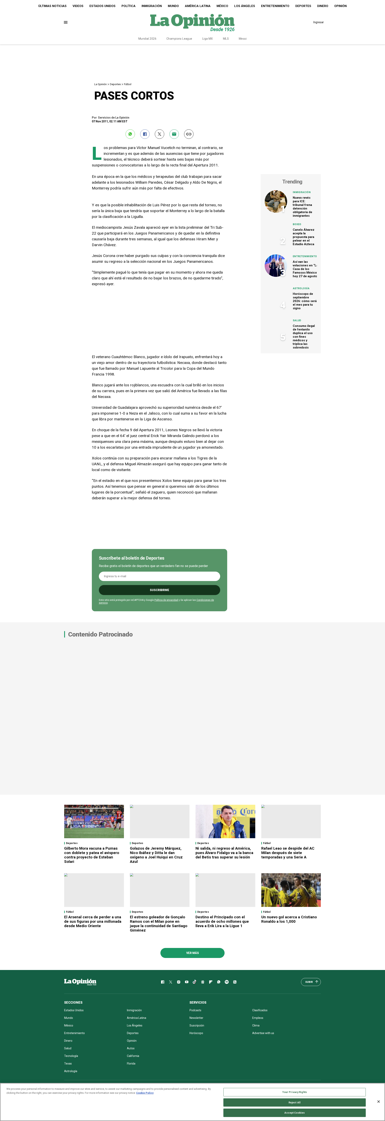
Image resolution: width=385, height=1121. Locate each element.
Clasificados (259, 1010)
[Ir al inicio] (80, 982)
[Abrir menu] (65, 22)
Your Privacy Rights (294, 1092)
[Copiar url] (189, 134)
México (222, 6)
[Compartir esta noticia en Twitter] (159, 134)
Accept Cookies (294, 1112)
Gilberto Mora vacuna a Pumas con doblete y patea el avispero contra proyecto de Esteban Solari (91, 855)
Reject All (295, 1102)
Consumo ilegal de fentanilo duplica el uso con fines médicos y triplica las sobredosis (304, 336)
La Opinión (100, 84)
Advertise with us (263, 1033)
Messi (243, 38)
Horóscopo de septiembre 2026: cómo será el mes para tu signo (305, 301)
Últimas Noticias (52, 6)
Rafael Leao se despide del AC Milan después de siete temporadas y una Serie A (287, 852)
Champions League (179, 38)
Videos (78, 6)
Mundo (173, 6)
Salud (297, 320)
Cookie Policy (145, 1092)
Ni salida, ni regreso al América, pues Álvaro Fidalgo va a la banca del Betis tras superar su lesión (224, 852)
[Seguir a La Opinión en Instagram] (179, 982)
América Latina (198, 6)
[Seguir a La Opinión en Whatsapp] (219, 982)
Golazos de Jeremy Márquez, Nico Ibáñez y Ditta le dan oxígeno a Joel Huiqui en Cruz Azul (156, 855)
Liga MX (207, 38)
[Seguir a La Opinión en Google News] (203, 982)
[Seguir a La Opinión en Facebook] (163, 982)
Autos (131, 1048)
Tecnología (71, 1056)
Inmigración (152, 6)
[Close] (378, 1101)
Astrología (301, 288)
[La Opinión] (192, 22)
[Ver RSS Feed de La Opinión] (235, 982)
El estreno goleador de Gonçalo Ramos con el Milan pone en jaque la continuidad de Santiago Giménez (158, 924)
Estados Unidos (102, 6)
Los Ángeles (244, 6)
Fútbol (127, 84)
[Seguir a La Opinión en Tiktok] (195, 982)
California (133, 1056)
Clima (255, 1025)
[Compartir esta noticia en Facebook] (145, 134)
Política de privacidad (166, 600)
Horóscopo (196, 1033)
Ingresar (318, 22)
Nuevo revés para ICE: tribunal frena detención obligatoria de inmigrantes (302, 207)
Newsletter (196, 1017)
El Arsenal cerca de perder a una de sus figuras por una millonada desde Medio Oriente (92, 921)
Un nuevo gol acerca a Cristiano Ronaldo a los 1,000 (289, 919)
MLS (226, 38)
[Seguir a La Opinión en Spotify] (227, 982)
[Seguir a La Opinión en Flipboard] (211, 982)
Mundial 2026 (147, 38)
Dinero (322, 6)
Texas (68, 1063)
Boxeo (297, 224)
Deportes (303, 6)
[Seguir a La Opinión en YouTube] (187, 982)
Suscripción (196, 1025)
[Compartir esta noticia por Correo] (174, 134)
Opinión (340, 6)
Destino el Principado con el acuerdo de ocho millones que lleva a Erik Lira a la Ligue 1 (222, 921)
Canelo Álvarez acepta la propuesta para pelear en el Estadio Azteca (303, 237)
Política (129, 6)
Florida (131, 1063)
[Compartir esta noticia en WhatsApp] (130, 134)
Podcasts (195, 1010)
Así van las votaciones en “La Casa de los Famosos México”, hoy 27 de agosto (306, 269)
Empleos (257, 1017)
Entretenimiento (275, 6)
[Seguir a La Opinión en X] (171, 982)
